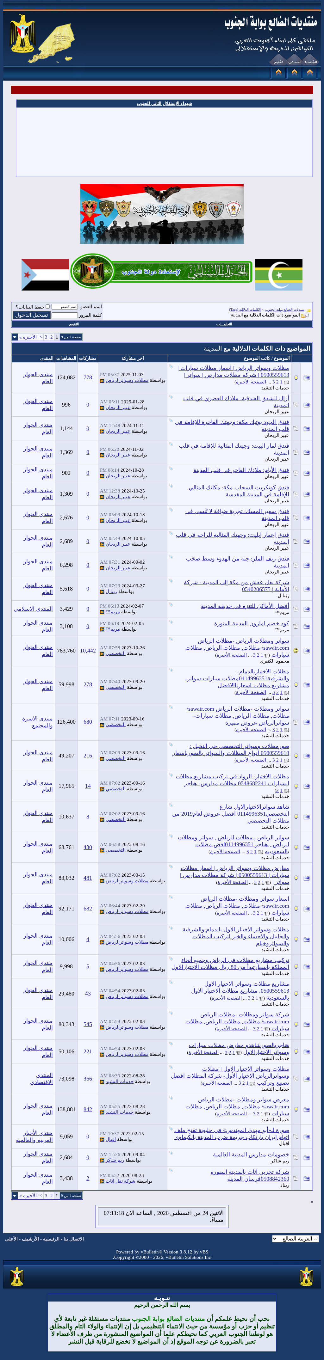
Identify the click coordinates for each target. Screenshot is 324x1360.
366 (88, 1078)
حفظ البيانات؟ (30, 306)
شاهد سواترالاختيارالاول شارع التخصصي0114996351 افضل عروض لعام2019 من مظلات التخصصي (230, 814)
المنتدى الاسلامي (33, 609)
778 (88, 377)
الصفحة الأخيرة (251, 381)
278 (88, 684)
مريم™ (282, 612)
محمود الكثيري (274, 661)
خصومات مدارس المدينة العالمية (251, 1154)
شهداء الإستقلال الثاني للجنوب (164, 103)
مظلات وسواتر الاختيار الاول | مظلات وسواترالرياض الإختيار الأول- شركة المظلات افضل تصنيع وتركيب (230, 1076)
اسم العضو (91, 306)
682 (88, 908)
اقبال (284, 1143)
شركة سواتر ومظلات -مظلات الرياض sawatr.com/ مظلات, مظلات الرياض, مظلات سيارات (237, 1021)
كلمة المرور (90, 315)
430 (88, 847)
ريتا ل (283, 595)
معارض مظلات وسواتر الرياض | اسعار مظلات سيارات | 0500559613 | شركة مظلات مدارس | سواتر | (234, 875)
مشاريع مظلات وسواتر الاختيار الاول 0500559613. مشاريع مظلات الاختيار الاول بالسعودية (240, 991)
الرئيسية (51, 1238)
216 (88, 755)
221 (88, 1051)
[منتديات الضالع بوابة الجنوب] (17, 1286)
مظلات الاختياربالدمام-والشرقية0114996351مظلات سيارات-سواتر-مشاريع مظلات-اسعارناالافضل (237, 678)
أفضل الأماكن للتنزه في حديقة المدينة (245, 606)
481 (88, 878)
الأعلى (11, 1238)
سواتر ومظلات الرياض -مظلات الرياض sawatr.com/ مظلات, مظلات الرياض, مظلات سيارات (237, 648)
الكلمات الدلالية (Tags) (245, 309)
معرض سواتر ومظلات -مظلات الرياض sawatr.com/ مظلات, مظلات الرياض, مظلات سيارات (237, 1106)
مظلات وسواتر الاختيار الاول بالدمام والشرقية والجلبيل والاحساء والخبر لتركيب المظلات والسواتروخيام (236, 936)
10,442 (88, 650)
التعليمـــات (224, 324)
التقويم (74, 324)
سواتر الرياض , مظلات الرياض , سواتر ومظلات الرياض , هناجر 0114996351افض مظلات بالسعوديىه (233, 844)
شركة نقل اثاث (120, 1181)
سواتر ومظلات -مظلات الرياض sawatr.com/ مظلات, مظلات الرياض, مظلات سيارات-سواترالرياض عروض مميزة (238, 716)
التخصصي (116, 653)
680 (88, 722)
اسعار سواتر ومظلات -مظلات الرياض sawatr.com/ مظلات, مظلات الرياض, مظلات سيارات (237, 906)
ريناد (284, 1185)
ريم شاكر (280, 1160)
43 (88, 993)
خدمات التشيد (275, 387)
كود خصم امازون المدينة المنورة (251, 623)
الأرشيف (30, 1238)
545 (88, 1024)
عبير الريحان (277, 411)
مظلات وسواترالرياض (127, 380)
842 (88, 1109)
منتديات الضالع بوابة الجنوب (284, 309)
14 (88, 786)
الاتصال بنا (74, 1238)
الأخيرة (28, 337)
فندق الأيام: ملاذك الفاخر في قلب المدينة (241, 470)
